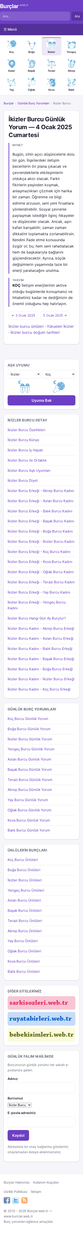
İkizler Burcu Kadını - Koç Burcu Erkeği (39, 689)
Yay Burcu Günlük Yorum (28, 800)
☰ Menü (10, 29)
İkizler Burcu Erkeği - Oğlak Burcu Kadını (41, 572)
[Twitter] (15, 1201)
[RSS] (24, 1201)
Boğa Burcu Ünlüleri (24, 870)
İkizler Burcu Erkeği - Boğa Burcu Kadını (40, 531)
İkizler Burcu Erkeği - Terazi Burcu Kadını (41, 582)
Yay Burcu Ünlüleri (23, 941)
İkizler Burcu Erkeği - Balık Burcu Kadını (40, 511)
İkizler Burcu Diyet (23, 480)
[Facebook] (7, 1201)
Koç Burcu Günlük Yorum (28, 718)
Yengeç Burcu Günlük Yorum (31, 749)
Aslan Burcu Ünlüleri (24, 900)
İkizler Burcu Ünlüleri (25, 880)
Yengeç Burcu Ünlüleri (26, 890)
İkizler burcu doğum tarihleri (35, 332)
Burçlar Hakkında (17, 1182)
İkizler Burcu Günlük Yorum (30, 739)
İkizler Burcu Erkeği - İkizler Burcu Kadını (41, 541)
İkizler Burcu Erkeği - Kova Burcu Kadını (40, 561)
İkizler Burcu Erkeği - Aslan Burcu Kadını (41, 501)
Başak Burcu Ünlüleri (25, 910)
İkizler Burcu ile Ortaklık (27, 460)
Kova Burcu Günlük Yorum (29, 820)
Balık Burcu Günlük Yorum (29, 830)
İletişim (36, 1192)
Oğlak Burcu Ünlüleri (24, 951)
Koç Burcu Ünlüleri (23, 859)
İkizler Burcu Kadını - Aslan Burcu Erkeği (41, 638)
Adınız (13, 1079)
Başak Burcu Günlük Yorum (30, 769)
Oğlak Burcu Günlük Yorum (29, 810)
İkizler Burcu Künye (23, 440)
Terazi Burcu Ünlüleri (25, 920)
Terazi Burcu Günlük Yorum (30, 779)
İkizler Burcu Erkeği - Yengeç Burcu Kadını (37, 605)
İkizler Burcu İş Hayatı (25, 450)
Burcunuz (15, 1098)
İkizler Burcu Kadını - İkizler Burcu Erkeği (41, 679)
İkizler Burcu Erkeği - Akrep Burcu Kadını (41, 490)
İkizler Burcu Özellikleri (26, 430)
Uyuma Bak (42, 400)
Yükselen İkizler (60, 326)
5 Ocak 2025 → (55, 315)
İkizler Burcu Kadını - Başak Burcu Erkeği (41, 659)
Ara (77, 16)
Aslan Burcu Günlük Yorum (29, 759)
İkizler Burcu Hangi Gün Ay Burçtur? (37, 618)
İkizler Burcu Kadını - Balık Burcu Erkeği (40, 648)
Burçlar (14, 6)
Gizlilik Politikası (15, 1192)
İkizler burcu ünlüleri (26, 326)
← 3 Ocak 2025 (23, 315)
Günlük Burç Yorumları (33, 103)
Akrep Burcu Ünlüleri (25, 931)
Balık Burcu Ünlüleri (24, 971)
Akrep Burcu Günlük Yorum (30, 789)
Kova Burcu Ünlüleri (24, 961)
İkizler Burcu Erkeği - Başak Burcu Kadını (41, 521)
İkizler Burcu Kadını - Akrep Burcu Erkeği (41, 628)
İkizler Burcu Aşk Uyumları (29, 470)
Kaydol (18, 1135)
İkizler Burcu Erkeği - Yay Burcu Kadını (39, 592)
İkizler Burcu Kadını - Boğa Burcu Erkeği (40, 669)
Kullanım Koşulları (46, 1182)
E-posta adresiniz (22, 1113)
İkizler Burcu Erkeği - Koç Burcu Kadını (39, 551)
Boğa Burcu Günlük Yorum (29, 729)
